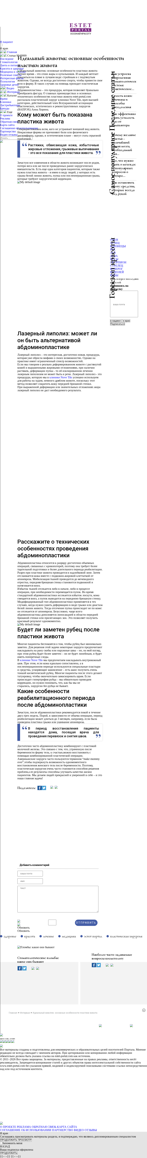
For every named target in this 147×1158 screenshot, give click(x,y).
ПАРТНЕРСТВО (62, 1130)
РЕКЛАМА (24, 1126)
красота (29, 936)
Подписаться (117, 324)
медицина (69, 936)
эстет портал (93, 936)
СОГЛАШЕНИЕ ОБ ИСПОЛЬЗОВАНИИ (25, 1130)
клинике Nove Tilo (60, 377)
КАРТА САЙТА (67, 1126)
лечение (48, 936)
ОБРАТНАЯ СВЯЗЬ (44, 1126)
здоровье (10, 936)
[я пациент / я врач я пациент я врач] (120, 320)
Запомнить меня (12, 1143)
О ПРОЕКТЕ (8, 1126)
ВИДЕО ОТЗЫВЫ (85, 1130)
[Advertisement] (82, 41)
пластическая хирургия (126, 936)
